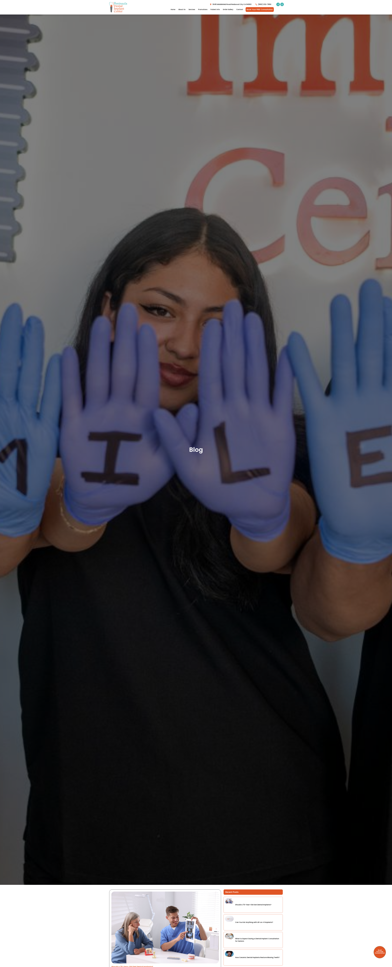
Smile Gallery (228, 9)
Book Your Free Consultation (380, 951)
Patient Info (215, 9)
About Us (181, 9)
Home (173, 9)
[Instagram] (282, 4)
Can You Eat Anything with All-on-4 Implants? (254, 922)
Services (192, 9)
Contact (239, 9)
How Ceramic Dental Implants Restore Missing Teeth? (257, 957)
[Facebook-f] (278, 4)
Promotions (202, 9)
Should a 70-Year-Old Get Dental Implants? (253, 905)
